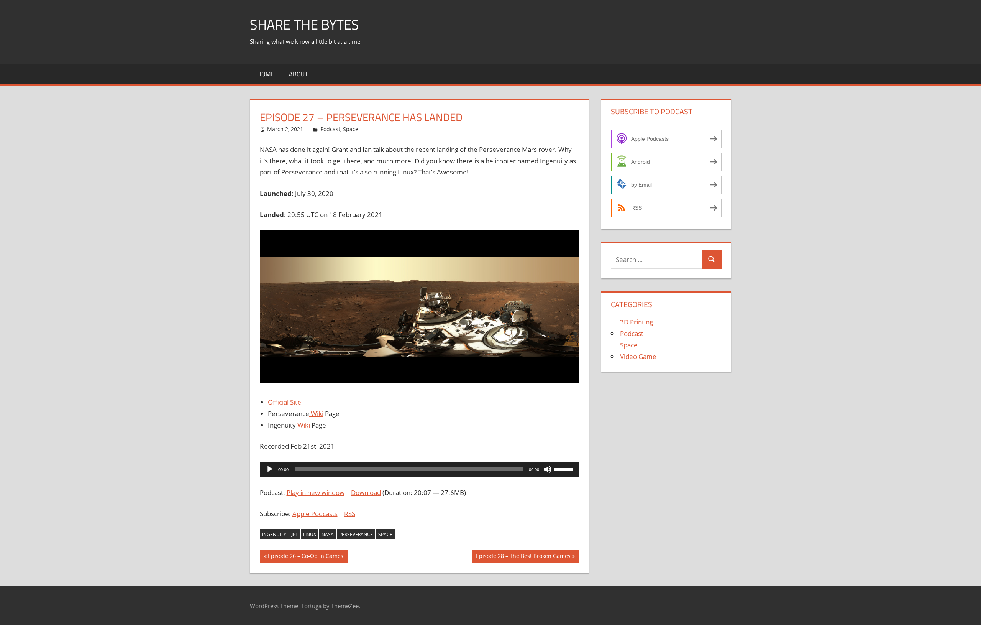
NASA (328, 534)
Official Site (284, 402)
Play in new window (315, 492)
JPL (295, 534)
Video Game (638, 356)
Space (350, 129)
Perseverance (356, 534)
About (298, 74)
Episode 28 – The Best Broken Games (523, 557)
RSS (349, 513)
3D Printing (636, 321)
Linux (309, 534)
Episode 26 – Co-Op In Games (305, 557)
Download (366, 492)
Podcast (330, 129)
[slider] (564, 468)
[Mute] (547, 469)
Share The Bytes (304, 24)
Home (265, 74)
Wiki (316, 413)
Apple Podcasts (315, 513)
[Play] (270, 469)
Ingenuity (274, 534)
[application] (419, 469)
